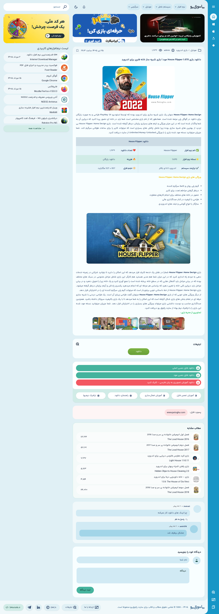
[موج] (172, 28)
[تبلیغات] (213, 592)
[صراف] (36, 28)
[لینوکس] (213, 38)
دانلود (139, 351)
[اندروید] (213, 45)
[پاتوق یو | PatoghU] (197, 7)
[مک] (213, 31)
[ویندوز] (213, 24)
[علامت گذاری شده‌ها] (213, 607)
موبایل (193, 50)
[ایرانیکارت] (105, 28)
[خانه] (213, 16)
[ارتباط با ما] (213, 600)
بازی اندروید (182, 50)
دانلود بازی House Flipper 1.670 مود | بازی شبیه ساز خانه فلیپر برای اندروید (161, 60)
